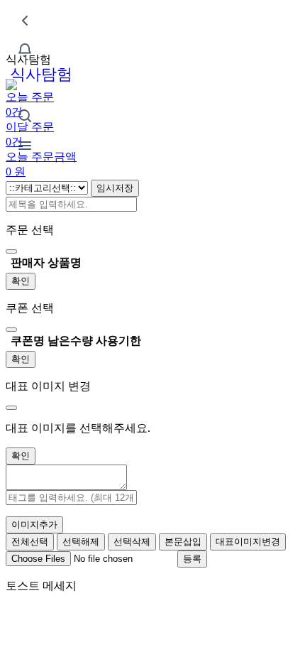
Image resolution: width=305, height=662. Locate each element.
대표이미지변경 (248, 541)
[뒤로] (25, 21)
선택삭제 (131, 541)
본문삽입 (183, 541)
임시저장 (114, 188)
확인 (20, 281)
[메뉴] (25, 146)
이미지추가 (34, 524)
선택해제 (80, 541)
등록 (192, 558)
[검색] (25, 116)
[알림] (25, 50)
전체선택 (29, 541)
